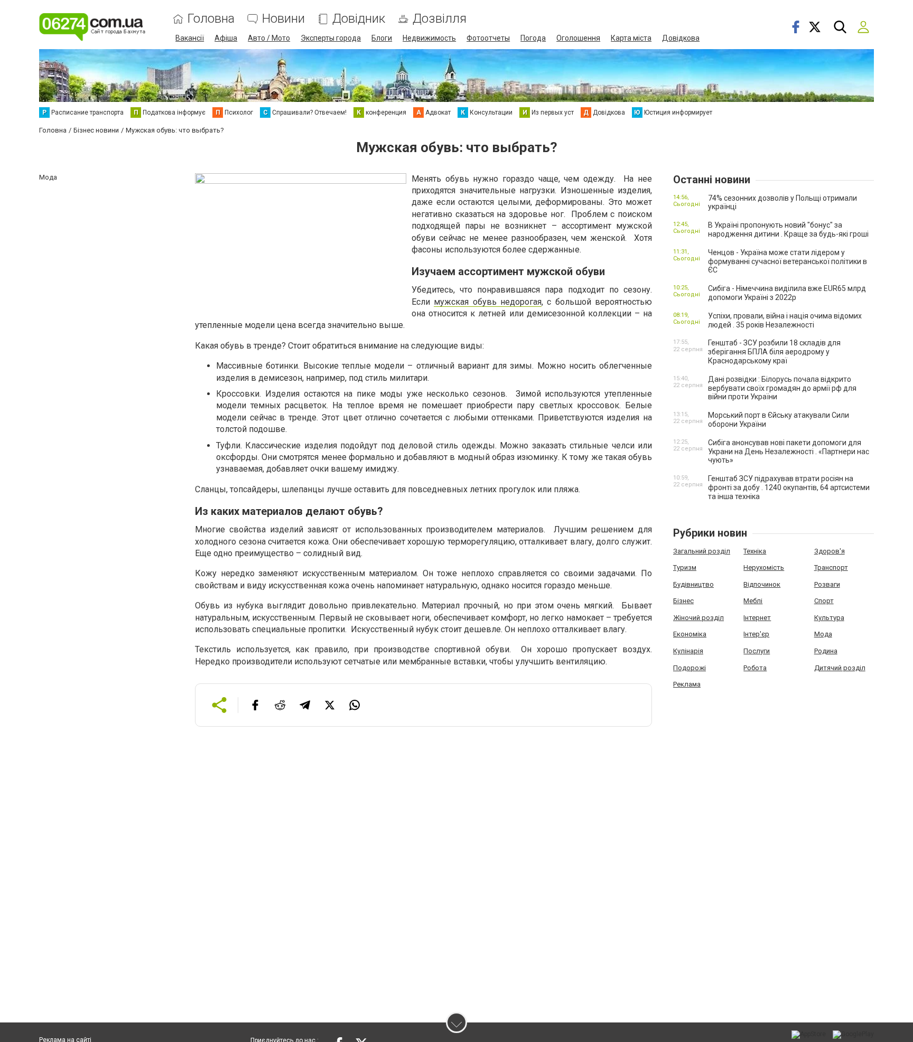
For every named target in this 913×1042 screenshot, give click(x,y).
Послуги (756, 651)
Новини (283, 19)
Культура (829, 618)
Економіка (689, 634)
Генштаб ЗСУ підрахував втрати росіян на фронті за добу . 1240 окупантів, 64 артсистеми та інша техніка (789, 487)
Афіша (226, 38)
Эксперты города (331, 38)
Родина (825, 651)
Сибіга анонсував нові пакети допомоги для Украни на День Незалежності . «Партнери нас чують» (788, 451)
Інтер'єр (756, 634)
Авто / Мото (269, 38)
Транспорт (831, 567)
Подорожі (689, 668)
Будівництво (693, 584)
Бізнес (683, 601)
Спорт (824, 601)
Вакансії (189, 38)
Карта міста (631, 38)
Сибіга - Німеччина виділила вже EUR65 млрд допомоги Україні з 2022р (787, 293)
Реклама (687, 684)
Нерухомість (763, 567)
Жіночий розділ (698, 618)
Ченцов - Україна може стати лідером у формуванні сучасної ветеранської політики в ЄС (787, 261)
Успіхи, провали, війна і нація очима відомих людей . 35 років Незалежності (785, 320)
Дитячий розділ (839, 668)
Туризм (684, 567)
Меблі (752, 601)
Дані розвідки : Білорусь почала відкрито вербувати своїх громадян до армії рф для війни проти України (782, 388)
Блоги (381, 38)
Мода (823, 634)
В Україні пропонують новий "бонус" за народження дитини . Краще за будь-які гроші (788, 229)
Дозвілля (440, 19)
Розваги (827, 584)
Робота (755, 668)
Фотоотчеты (488, 38)
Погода (533, 38)
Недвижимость (429, 38)
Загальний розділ (701, 551)
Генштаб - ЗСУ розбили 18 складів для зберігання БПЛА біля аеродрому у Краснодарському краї (774, 352)
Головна (211, 19)
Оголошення (578, 38)
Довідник (358, 19)
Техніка (754, 551)
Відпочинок (761, 584)
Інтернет (757, 618)
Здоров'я (829, 551)
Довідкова (681, 38)
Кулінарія (688, 651)
